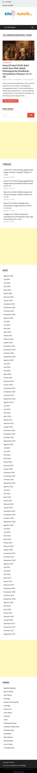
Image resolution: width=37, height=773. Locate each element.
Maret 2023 (8, 420)
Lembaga (7, 705)
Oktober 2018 (9, 595)
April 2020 (7, 539)
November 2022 (9, 434)
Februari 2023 (9, 423)
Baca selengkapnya (10, 101)
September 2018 (9, 599)
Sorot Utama (8, 744)
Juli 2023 (7, 406)
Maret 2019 (8, 581)
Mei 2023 (7, 413)
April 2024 (7, 374)
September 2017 (9, 634)
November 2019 (9, 553)
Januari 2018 (8, 620)
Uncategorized (9, 748)
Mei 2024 (7, 371)
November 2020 (9, 515)
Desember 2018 (9, 588)
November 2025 (9, 307)
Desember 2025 (9, 304)
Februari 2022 (9, 465)
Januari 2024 (8, 385)
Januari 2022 (8, 469)
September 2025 (9, 314)
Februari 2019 (9, 585)
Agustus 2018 (8, 602)
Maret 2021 (8, 500)
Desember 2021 (9, 472)
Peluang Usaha (9, 730)
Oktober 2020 (9, 518)
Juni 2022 (7, 451)
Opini (6, 720)
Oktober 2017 (9, 630)
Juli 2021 (7, 490)
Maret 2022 (8, 462)
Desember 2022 (9, 430)
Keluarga (7, 698)
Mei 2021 (7, 493)
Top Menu (8, 2)
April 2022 (7, 458)
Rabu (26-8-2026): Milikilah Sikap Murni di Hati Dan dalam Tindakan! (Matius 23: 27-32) (18, 194)
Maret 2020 (8, 543)
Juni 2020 (7, 532)
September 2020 (9, 522)
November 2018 (9, 592)
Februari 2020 (9, 546)
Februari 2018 (9, 616)
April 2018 (7, 609)
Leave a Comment (28, 79)
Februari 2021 (9, 504)
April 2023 (7, 416)
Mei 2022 (7, 455)
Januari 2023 (8, 427)
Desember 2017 (9, 623)
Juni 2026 (7, 283)
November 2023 (9, 392)
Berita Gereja (8, 691)
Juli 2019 (7, 567)
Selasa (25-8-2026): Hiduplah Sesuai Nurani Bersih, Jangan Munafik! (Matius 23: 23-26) (18, 205)
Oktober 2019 (9, 557)
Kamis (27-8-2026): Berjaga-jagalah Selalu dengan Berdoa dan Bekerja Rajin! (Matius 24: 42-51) (18, 183)
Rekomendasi (8, 741)
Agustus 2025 (8, 318)
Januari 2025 (8, 342)
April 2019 (7, 578)
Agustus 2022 (8, 444)
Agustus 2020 (8, 525)
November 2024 (9, 350)
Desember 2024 (9, 346)
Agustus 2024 (8, 360)
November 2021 (9, 476)
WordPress (14, 765)
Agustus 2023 (8, 402)
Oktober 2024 (9, 353)
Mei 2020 (7, 536)
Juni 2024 (7, 367)
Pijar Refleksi (7, 62)
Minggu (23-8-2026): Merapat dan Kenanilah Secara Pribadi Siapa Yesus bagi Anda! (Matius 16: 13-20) (18, 216)
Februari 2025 (9, 339)
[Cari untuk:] (18, 115)
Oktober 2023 (9, 395)
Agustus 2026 (8, 276)
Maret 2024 (8, 378)
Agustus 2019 (8, 564)
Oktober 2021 (9, 479)
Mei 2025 (7, 328)
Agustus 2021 (8, 486)
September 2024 (9, 357)
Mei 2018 (7, 606)
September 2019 (9, 560)
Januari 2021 (8, 508)
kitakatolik (18, 79)
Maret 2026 (8, 293)
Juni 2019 (7, 571)
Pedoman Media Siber (11, 727)
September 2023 (9, 399)
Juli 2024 (7, 364)
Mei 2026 (7, 286)
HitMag (23, 765)
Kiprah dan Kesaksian (11, 702)
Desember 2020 (9, 511)
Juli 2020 (7, 529)
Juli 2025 (7, 321)
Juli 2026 (7, 279)
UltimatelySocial (18, 772)
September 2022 (9, 441)
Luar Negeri (8, 713)
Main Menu (11, 27)
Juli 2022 (7, 448)
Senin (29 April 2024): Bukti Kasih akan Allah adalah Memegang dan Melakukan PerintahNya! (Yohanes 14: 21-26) (17, 71)
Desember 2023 (9, 388)
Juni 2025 (7, 325)
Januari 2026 (8, 300)
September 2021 (9, 483)
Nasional (7, 716)
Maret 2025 (8, 335)
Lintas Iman (8, 709)
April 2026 (7, 290)
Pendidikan (8, 734)
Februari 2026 (9, 297)
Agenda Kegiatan (10, 688)
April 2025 (7, 332)
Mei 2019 (7, 574)
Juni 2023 (7, 409)
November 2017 (9, 627)
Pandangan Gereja (10, 723)
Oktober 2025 (9, 311)
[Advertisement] (18, 140)
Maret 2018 (8, 613)
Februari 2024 (9, 381)
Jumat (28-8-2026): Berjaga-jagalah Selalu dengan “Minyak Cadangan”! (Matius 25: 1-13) (18, 172)
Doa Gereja (8, 695)
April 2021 (7, 497)
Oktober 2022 (9, 437)
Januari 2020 (8, 550)
